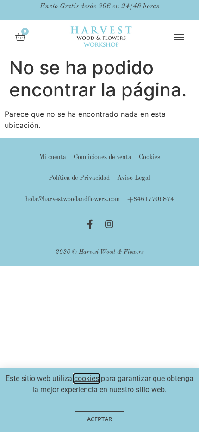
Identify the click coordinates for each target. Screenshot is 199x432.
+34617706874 (150, 199)
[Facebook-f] (89, 224)
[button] (179, 36)
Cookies (149, 157)
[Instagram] (109, 224)
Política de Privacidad (79, 178)
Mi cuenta (52, 157)
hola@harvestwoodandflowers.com (72, 199)
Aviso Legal (133, 178)
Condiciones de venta (102, 157)
